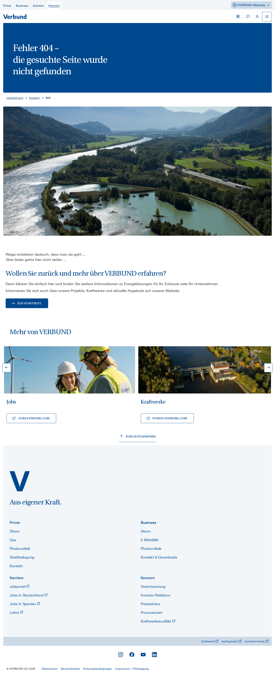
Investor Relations (155, 595)
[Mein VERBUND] (257, 16)
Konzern (34, 97)
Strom (15, 531)
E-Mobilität (149, 540)
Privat (15, 522)
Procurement (151, 612)
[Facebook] (131, 654)
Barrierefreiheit (70, 668)
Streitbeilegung (22, 557)
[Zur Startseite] (15, 16)
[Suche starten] (247, 16)
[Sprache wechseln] (238, 16)
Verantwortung (153, 586)
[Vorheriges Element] (6, 367)
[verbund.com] (20, 481)
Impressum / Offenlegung (132, 668)
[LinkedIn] (154, 654)
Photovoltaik (20, 548)
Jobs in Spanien (23, 604)
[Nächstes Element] (268, 367)
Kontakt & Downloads (159, 557)
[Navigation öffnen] (267, 16)
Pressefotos (150, 604)
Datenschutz (50, 668)
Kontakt (16, 566)
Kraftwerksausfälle (156, 621)
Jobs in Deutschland (27, 595)
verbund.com (14, 97)
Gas (13, 540)
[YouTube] (143, 654)
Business (148, 522)
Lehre (15, 612)
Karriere (16, 578)
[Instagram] (120, 654)
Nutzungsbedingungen (97, 668)
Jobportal (18, 586)
